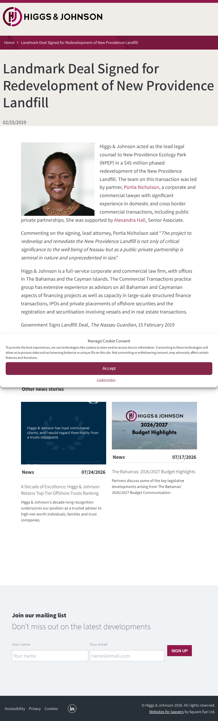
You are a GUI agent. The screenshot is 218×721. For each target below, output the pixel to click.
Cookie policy (106, 379)
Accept (109, 368)
